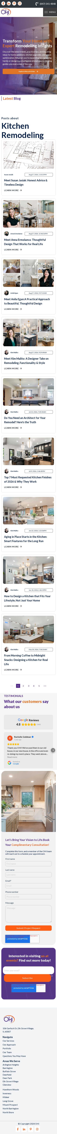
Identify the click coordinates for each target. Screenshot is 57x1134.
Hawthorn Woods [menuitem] (11, 1089)
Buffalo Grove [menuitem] (9, 1071)
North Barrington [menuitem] (11, 1108)
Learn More (11, 190)
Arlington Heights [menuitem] (11, 1064)
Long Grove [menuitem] (8, 1101)
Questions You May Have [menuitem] (14, 1056)
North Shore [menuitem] (8, 1112)
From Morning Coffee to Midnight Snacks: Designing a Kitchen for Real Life (26, 660)
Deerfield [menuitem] (7, 1074)
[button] (4, 750)
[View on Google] (10, 738)
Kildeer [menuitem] (6, 1097)
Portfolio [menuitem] (7, 1048)
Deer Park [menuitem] (7, 1078)
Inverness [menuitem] (7, 1093)
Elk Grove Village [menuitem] (10, 1081)
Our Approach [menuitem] (9, 1044)
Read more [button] (12, 757)
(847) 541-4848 (48, 3)
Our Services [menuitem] (8, 1040)
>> (45, 686)
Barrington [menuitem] (8, 1068)
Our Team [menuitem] (7, 1052)
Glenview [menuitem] (7, 1084)
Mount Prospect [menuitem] (10, 1104)
